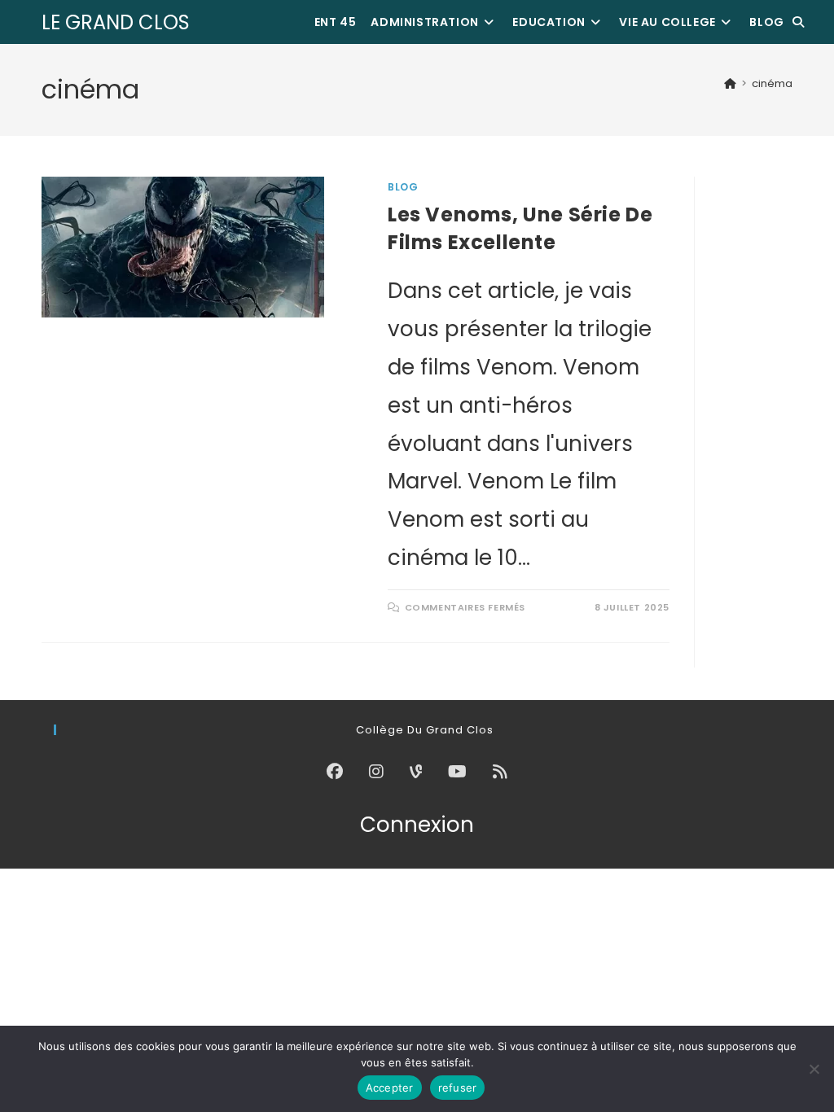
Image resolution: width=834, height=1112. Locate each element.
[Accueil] (730, 83)
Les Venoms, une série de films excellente (520, 228)
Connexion (417, 824)
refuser (457, 1087)
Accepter (390, 1087)
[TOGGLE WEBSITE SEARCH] (798, 22)
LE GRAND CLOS (116, 22)
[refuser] (813, 1069)
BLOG (403, 187)
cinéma (772, 83)
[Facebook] (334, 771)
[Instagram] (376, 771)
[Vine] (416, 771)
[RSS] (500, 771)
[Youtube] (457, 771)
